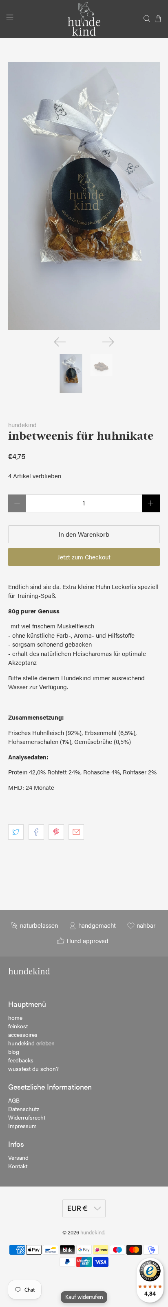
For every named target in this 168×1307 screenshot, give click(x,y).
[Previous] (60, 342)
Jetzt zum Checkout (84, 556)
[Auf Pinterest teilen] (56, 832)
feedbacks (20, 1060)
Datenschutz (23, 1109)
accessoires (23, 1034)
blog (13, 1051)
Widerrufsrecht (26, 1117)
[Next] (108, 342)
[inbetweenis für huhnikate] (83, 196)
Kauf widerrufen (84, 1297)
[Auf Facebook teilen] (36, 832)
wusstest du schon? (33, 1068)
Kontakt (17, 1166)
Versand (18, 1157)
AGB (14, 1100)
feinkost (18, 1026)
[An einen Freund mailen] (76, 832)
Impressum (22, 1126)
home (15, 1017)
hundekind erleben (31, 1043)
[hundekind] (84, 19)
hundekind (22, 424)
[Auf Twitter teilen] (16, 832)
